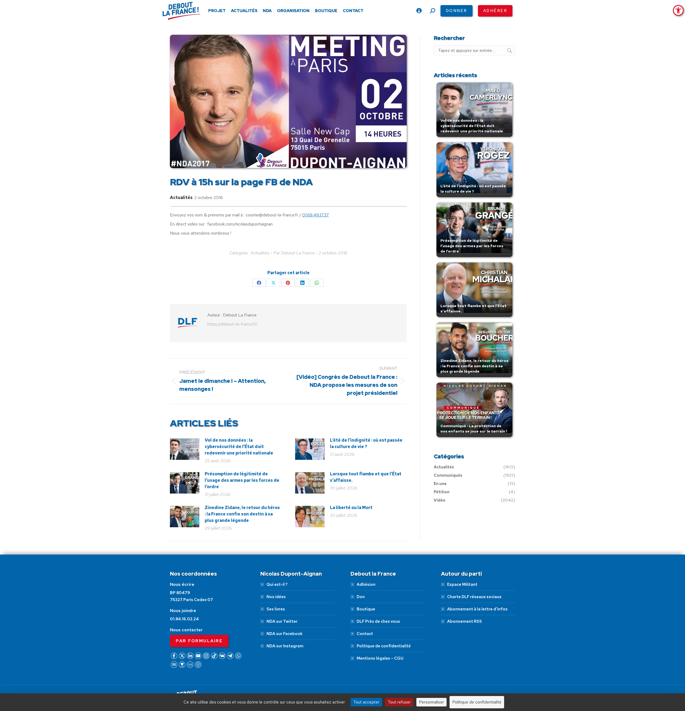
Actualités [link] (181, 197)
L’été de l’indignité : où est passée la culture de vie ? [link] (366, 443)
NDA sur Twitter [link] (282, 621)
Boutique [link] (366, 609)
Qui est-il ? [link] (277, 584)
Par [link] (294, 253)
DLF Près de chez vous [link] (378, 621)
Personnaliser (431, 702)
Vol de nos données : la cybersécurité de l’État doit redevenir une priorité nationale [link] (239, 446)
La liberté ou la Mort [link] (351, 507)
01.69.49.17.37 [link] (315, 215)
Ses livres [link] (276, 609)
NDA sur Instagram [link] (285, 646)
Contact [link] (365, 633)
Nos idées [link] (276, 596)
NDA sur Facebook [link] (284, 633)
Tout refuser (399, 702)
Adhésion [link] (366, 584)
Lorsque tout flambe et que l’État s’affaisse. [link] (365, 477)
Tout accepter (366, 702)
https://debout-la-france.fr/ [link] (232, 324)
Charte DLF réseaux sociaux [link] (474, 596)
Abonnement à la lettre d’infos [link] (477, 609)
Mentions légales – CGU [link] (380, 658)
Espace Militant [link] (462, 584)
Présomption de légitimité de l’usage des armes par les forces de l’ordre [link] (242, 480)
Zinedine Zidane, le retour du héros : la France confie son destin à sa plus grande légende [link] (242, 514)
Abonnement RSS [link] (464, 621)
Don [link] (361, 596)
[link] (678, 10)
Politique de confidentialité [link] (384, 646)
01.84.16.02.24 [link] (184, 619)
